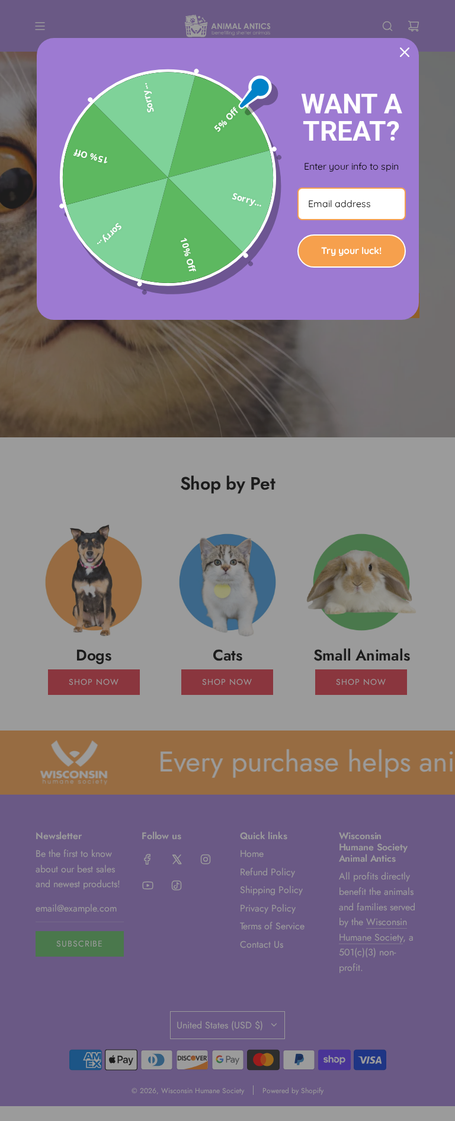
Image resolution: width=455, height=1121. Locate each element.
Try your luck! (351, 250)
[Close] (404, 52)
